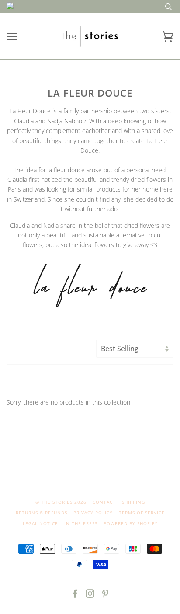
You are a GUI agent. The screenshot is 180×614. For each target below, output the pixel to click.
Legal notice (40, 523)
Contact (104, 502)
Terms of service (142, 512)
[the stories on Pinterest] (105, 595)
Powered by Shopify (131, 523)
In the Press (80, 523)
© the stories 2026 (61, 502)
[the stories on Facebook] (75, 595)
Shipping (133, 502)
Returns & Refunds (41, 512)
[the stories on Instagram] (90, 595)
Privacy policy (93, 512)
